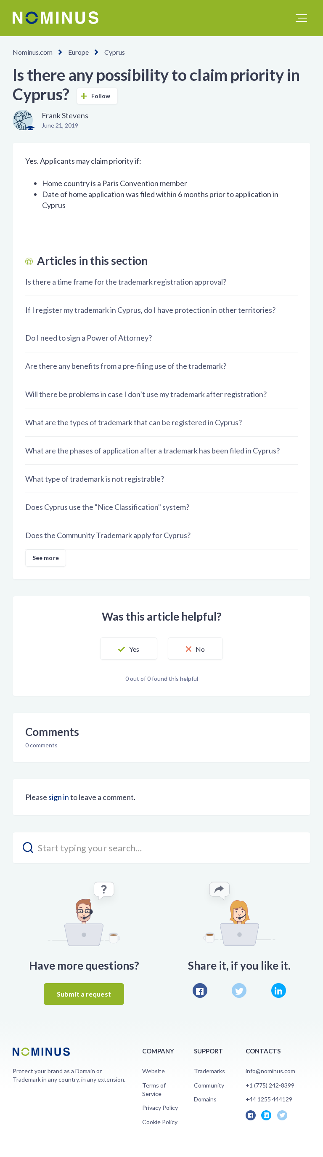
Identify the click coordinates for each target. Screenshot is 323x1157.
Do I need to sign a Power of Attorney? (88, 337)
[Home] (55, 17)
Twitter (239, 990)
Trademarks (209, 1070)
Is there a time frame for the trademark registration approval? (125, 281)
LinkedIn (278, 990)
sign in (58, 797)
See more (45, 557)
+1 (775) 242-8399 (270, 1085)
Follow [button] (101, 95)
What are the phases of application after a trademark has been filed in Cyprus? (152, 450)
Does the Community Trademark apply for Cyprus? (108, 535)
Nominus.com (33, 52)
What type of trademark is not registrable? (94, 478)
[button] (301, 18)
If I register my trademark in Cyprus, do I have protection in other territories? (150, 310)
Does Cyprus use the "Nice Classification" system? (107, 507)
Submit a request (84, 994)
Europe (78, 52)
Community (209, 1085)
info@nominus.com (270, 1070)
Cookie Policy (159, 1121)
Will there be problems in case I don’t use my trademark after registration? (146, 394)
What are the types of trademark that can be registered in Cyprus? (133, 422)
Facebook (200, 990)
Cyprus (114, 52)
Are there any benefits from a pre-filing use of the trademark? (125, 366)
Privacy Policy (160, 1107)
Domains (205, 1099)
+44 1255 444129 (269, 1099)
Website (153, 1070)
